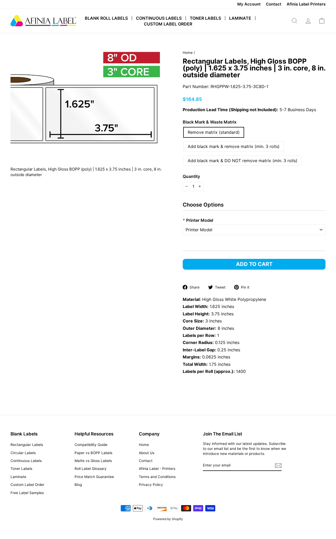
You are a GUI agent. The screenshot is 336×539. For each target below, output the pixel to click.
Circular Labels (23, 453)
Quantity (191, 176)
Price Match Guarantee (94, 477)
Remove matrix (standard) (214, 132)
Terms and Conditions (157, 477)
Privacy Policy (151, 484)
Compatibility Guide (91, 445)
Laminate (240, 18)
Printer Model (198, 220)
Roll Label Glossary (91, 468)
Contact (273, 4)
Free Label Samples (27, 493)
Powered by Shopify (168, 519)
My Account (249, 4)
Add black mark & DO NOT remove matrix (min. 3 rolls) (242, 160)
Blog (78, 484)
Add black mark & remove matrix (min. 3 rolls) (234, 146)
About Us (146, 453)
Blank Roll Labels (106, 18)
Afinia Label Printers (306, 4)
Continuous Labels (159, 18)
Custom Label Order (168, 24)
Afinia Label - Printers (157, 468)
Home (188, 52)
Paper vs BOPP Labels (93, 453)
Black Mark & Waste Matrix (210, 122)
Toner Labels (205, 18)
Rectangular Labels (26, 445)
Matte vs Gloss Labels (93, 461)
